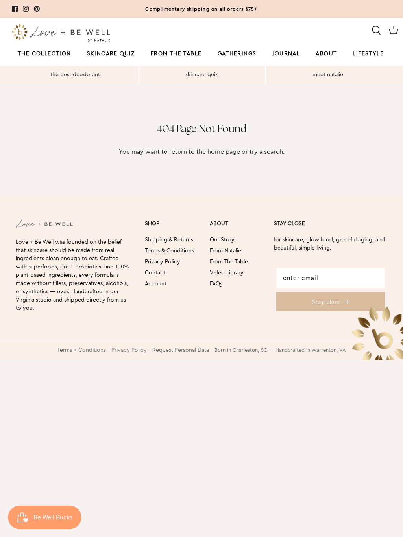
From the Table (176, 54)
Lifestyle (368, 54)
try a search (266, 152)
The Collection (44, 54)
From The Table (229, 262)
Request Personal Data (180, 350)
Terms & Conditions (169, 251)
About (326, 54)
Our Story (222, 240)
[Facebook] (15, 9)
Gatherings (237, 54)
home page (223, 152)
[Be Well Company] (61, 34)
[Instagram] (26, 9)
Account (155, 284)
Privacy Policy (162, 262)
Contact (155, 273)
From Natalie (225, 251)
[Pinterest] (37, 9)
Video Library (227, 273)
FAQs (216, 284)
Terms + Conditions (81, 350)
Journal (286, 54)
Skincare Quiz (111, 54)
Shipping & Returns (169, 240)
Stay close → (330, 301)
